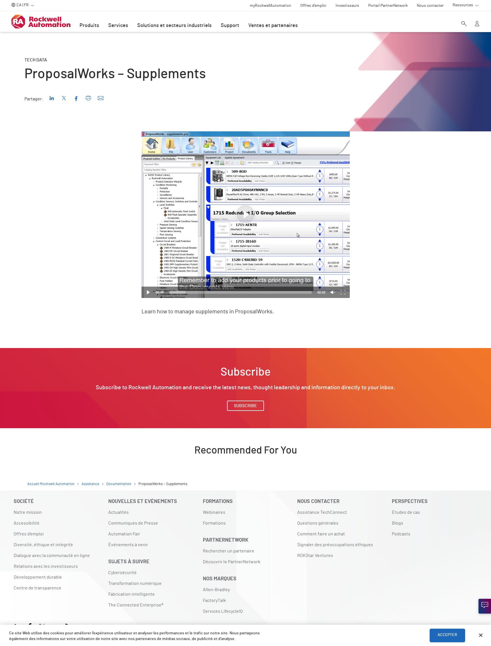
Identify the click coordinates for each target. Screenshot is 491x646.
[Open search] (464, 24)
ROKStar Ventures (315, 555)
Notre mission (28, 512)
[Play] (148, 292)
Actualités (118, 512)
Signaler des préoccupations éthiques (335, 545)
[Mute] (332, 292)
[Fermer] (481, 635)
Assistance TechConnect (322, 512)
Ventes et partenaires (273, 25)
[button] (245, 214)
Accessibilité (26, 523)
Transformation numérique (135, 583)
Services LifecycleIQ (223, 611)
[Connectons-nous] (484, 606)
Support (230, 25)
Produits (89, 25)
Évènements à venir (128, 545)
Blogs (397, 523)
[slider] (240, 292)
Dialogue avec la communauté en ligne (52, 555)
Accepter (447, 635)
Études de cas (406, 512)
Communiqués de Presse (133, 523)
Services (118, 25)
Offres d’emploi (29, 534)
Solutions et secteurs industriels (174, 25)
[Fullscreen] (343, 292)
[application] (246, 214)
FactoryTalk (214, 600)
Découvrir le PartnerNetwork (231, 562)
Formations (214, 523)
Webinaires (214, 512)
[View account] (477, 24)
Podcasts (401, 534)
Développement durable (38, 577)
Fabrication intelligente (131, 594)
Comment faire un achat (321, 534)
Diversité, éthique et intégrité (43, 545)
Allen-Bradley (216, 589)
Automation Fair (124, 534)
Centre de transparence (37, 588)
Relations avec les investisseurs (46, 566)
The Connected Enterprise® (135, 605)
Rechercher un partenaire (228, 551)
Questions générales (317, 523)
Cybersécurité (122, 572)
